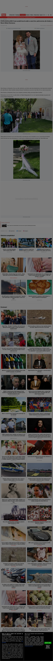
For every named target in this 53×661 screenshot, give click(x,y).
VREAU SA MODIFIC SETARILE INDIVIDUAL (48, 647)
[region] (26, 646)
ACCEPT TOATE (48, 642)
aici (9, 652)
